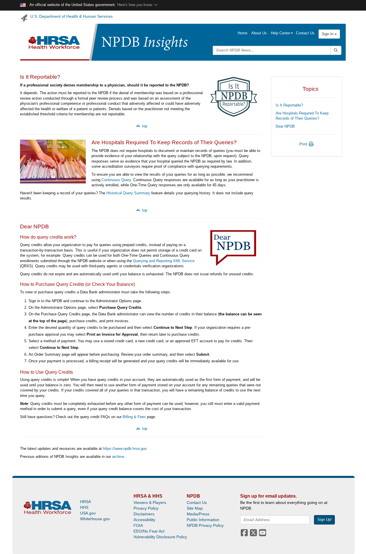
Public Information (203, 519)
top (144, 126)
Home (242, 33)
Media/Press (198, 514)
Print (303, 144)
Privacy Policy (146, 508)
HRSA (85, 501)
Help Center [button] (280, 33)
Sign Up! (324, 519)
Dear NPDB (285, 126)
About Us (259, 33)
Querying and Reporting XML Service (163, 261)
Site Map (195, 508)
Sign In (328, 34)
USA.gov (88, 513)
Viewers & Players (150, 502)
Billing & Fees (134, 417)
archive (118, 456)
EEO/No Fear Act (149, 531)
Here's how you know (135, 5)
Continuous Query (116, 180)
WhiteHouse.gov (95, 519)
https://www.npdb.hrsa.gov (124, 448)
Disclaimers (144, 514)
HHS (84, 507)
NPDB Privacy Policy (205, 525)
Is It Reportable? (289, 105)
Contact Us (305, 33)
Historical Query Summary (128, 193)
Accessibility (144, 519)
